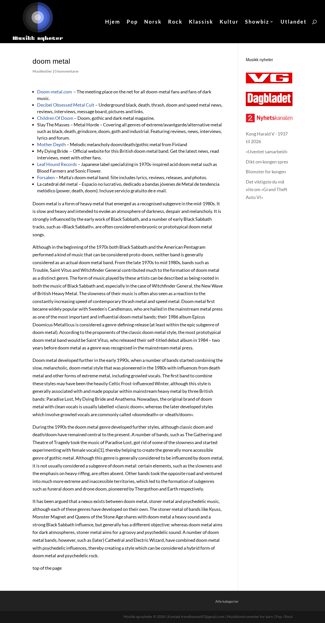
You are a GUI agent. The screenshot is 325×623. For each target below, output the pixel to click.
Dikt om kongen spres (267, 161)
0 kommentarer (67, 71)
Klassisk (201, 22)
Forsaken (46, 177)
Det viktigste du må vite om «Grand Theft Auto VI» (266, 189)
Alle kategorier (227, 601)
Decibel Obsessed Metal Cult (65, 105)
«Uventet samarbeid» (267, 151)
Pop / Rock (283, 616)
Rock (175, 22)
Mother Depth (51, 144)
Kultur (229, 22)
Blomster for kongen (266, 171)
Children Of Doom (55, 118)
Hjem (112, 22)
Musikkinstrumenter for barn (250, 616)
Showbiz (257, 22)
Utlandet (294, 22)
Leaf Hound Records (57, 164)
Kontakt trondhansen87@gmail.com (196, 616)
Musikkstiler (42, 71)
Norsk (153, 22)
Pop (132, 22)
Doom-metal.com (54, 91)
